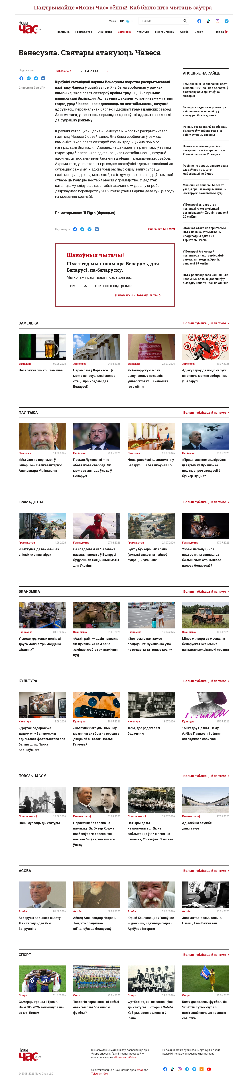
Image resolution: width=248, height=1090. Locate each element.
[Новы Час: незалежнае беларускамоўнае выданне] (33, 25)
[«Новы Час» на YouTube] (209, 1069)
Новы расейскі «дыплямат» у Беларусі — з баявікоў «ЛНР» (151, 462)
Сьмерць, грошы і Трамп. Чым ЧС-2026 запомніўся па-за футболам (41, 1007)
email (140, 1070)
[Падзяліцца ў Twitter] (36, 78)
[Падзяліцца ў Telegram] (28, 78)
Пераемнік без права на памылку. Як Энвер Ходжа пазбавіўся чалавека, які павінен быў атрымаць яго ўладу (94, 834)
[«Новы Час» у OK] (201, 1069)
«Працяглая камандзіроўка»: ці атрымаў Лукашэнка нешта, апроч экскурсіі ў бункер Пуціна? (204, 468)
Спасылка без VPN (32, 87)
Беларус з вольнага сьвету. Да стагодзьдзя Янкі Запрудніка (40, 923)
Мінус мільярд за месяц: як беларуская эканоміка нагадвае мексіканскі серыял (205, 644)
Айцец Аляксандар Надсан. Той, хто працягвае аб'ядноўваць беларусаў (94, 923)
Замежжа (124, 31)
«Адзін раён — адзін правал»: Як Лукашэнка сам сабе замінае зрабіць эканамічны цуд (95, 647)
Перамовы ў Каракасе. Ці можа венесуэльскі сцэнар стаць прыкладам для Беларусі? (94, 378)
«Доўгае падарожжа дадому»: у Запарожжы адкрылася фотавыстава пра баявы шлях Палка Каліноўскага (42, 739)
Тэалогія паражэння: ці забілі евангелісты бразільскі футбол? (96, 1007)
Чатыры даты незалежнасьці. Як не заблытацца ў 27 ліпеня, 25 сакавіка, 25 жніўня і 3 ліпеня (150, 831)
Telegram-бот (99, 1073)
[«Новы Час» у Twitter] (194, 1069)
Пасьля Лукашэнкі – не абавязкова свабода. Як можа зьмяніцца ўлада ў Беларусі (92, 468)
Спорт (198, 31)
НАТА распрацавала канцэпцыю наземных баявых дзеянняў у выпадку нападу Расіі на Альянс (205, 279)
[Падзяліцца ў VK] (43, 78)
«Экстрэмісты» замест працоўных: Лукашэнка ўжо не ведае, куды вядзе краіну (150, 644)
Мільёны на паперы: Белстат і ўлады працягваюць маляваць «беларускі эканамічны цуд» (204, 189)
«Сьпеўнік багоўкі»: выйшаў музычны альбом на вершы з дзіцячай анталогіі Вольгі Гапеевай (96, 736)
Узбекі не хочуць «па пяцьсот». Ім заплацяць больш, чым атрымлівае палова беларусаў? (201, 557)
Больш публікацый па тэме (204, 323)
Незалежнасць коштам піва (41, 370)
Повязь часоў (164, 31)
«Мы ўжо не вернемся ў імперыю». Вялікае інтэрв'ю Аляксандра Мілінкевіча (40, 465)
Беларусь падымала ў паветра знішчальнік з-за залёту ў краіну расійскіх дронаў (204, 111)
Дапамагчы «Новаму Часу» (136, 295)
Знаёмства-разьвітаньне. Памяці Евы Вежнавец (202, 920)
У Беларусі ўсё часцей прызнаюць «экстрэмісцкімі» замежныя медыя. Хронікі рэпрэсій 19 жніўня (203, 257)
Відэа (220, 31)
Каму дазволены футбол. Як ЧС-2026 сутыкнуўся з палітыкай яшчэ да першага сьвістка (204, 1010)
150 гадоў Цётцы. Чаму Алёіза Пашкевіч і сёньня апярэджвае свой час (201, 733)
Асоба (184, 31)
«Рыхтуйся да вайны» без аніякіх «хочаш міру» (39, 551)
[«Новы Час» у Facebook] (199, 21)
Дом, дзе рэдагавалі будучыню (144, 730)
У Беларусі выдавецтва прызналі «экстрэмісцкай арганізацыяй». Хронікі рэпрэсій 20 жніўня (205, 210)
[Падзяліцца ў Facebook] (21, 78)
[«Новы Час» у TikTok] (208, 21)
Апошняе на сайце (201, 73)
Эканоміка (105, 31)
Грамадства (83, 31)
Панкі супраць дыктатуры (39, 823)
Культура (143, 31)
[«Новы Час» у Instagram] (217, 21)
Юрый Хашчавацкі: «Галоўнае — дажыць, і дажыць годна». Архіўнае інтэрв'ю (151, 923)
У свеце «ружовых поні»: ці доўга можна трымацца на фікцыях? (40, 644)
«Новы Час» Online (125, 1057)
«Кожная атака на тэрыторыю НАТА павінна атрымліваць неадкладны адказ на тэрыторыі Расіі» (204, 234)
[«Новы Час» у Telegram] (226, 21)
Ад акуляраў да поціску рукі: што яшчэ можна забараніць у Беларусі (204, 375)
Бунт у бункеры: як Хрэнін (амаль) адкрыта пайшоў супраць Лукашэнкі (148, 554)
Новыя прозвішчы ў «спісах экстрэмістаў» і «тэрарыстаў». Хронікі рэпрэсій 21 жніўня (204, 150)
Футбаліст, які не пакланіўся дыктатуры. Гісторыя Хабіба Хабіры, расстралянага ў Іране (151, 1010)
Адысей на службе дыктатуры (197, 825)
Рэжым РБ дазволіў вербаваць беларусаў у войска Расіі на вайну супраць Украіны (205, 131)
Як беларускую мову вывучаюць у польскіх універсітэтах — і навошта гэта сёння (148, 378)
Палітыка (63, 31)
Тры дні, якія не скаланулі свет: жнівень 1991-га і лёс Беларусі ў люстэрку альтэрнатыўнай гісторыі (205, 90)
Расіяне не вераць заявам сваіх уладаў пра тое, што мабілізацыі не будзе (205, 169)
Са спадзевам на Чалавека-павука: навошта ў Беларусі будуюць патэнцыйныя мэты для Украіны (96, 557)
